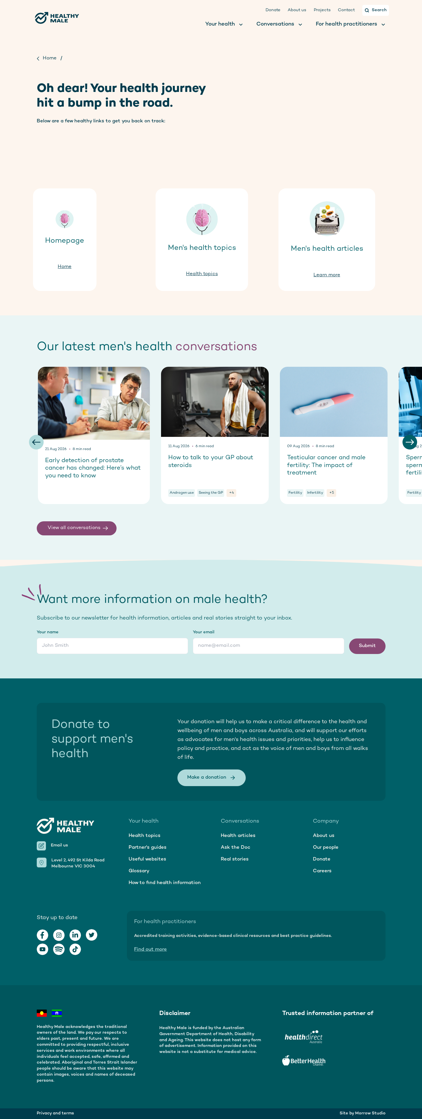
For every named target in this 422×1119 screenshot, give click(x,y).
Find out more (150, 949)
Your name (48, 632)
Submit (367, 646)
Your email (203, 632)
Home (50, 58)
